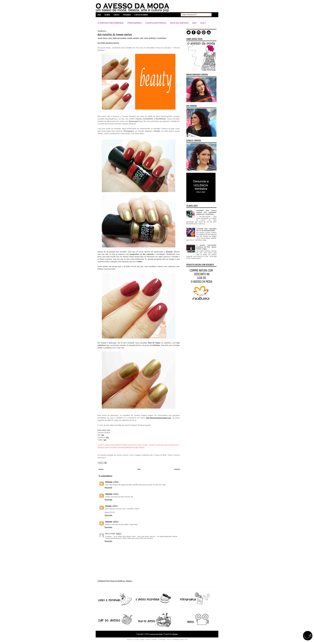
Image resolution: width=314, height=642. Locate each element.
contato (116, 14)
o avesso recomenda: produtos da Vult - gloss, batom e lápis (206, 247)
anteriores (177, 469)
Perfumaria (134, 23)
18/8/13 (115, 522)
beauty (100, 38)
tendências (152, 38)
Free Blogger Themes (164, 639)
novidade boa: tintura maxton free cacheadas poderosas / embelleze (206, 212)
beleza (105, 38)
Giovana (108, 506)
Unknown (108, 482)
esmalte (129, 38)
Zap (194, 23)
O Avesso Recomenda (111, 23)
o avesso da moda (155, 634)
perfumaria (127, 14)
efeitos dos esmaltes (119, 38)
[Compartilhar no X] (103, 462)
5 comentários (161, 38)
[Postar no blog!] (101, 462)
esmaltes (136, 38)
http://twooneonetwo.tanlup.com (158, 418)
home (99, 14)
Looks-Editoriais (155, 23)
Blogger (175, 634)
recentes (101, 469)
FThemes (136, 639)
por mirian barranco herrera (108, 43)
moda (146, 38)
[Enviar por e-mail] (98, 462)
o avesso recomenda (141, 14)
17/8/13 (115, 482)
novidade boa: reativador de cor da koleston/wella (206, 229)
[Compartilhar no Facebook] (105, 462)
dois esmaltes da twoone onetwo (115, 34)
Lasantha (154, 639)
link (102, 435)
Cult (203, 23)
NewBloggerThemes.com (179, 639)
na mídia (107, 14)
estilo (141, 38)
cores (110, 38)
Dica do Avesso (179, 23)
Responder (108, 487)
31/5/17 (118, 534)
